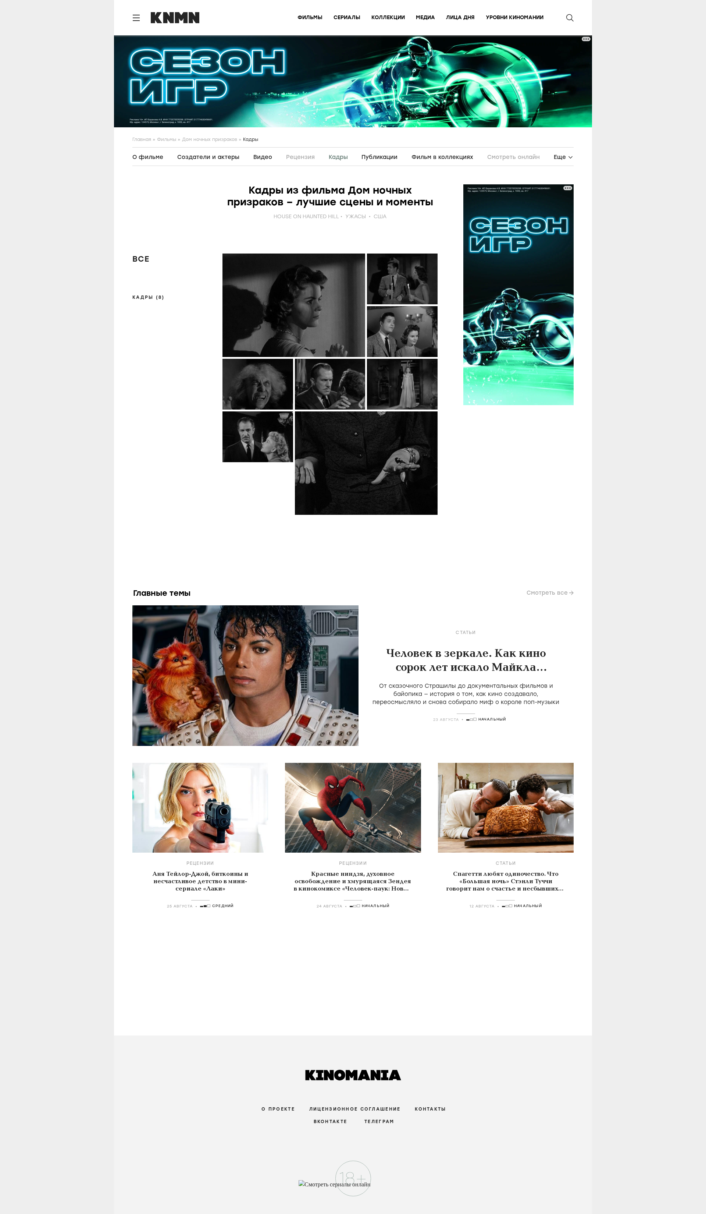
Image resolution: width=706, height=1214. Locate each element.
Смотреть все (547, 593)
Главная (141, 139)
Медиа (425, 17)
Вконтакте (330, 1121)
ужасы (355, 216)
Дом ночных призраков (209, 139)
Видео (262, 157)
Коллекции (388, 17)
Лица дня (460, 17)
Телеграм (379, 1121)
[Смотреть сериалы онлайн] (353, 1188)
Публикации (379, 157)
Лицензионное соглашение (354, 1109)
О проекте (278, 1109)
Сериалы (347, 17)
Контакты (430, 1109)
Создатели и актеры (208, 157)
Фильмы (309, 17)
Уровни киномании (514, 17)
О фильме (147, 157)
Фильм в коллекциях (442, 157)
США (380, 216)
